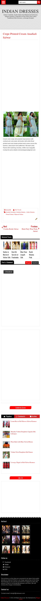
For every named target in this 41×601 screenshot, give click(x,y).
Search (38, 2)
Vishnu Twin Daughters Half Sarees (22, 452)
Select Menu (3, 2)
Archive (34, 416)
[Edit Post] (36, 219)
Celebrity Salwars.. (21, 212)
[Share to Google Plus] (9, 532)
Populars (9, 416)
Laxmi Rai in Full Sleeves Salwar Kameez (24, 421)
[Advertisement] (20, 61)
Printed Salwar (9, 214)
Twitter (7, 564)
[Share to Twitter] (7, 532)
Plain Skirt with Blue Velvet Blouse (22, 442)
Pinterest (7, 567)
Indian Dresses (20, 11)
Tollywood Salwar (18, 214)
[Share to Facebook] (5, 532)
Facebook (35, 263)
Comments (21, 416)
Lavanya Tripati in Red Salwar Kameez (23, 462)
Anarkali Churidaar (10, 212)
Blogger (28, 263)
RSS (5, 569)
